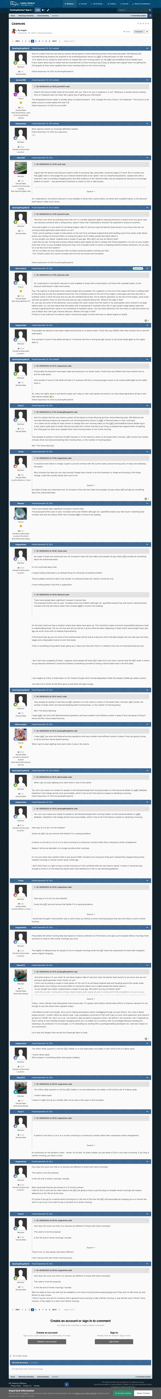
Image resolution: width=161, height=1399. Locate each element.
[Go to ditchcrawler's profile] (21, 735)
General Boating (45, 33)
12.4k (21, 429)
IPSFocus (22, 1383)
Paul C (21, 406)
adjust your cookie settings (86, 1393)
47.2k (21, 752)
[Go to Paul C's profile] (21, 416)
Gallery (113, 4)
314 (21, 108)
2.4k (22, 181)
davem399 (21, 80)
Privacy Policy (16, 1386)
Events (84, 4)
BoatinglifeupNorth (20, 48)
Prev (18, 41)
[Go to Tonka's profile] (21, 462)
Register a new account (47, 1342)
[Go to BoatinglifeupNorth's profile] (21, 59)
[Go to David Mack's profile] (21, 279)
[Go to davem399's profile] (21, 90)
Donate (125, 4)
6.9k (22, 475)
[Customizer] (43, 10)
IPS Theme (13, 1383)
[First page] (12, 41)
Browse (70, 4)
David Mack (21, 268)
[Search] (150, 10)
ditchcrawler (21, 724)
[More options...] (147, 48)
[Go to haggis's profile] (14, 31)
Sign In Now (114, 1342)
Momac (21, 503)
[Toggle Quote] (35, 86)
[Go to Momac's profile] (21, 514)
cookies (25, 1393)
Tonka (21, 452)
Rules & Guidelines (142, 4)
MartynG (61, 595)
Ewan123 (61, 214)
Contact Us (27, 1386)
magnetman (20, 123)
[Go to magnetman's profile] (21, 134)
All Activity (97, 4)
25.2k (21, 147)
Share (127, 32)
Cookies (37, 1386)
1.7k (21, 72)
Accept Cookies (124, 1393)
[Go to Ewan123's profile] (21, 975)
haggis (23, 30)
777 (21, 989)
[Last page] (59, 41)
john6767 (61, 86)
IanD (59, 164)
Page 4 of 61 (69, 41)
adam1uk (21, 158)
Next (54, 41)
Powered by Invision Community (123, 1387)
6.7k (22, 531)
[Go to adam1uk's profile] (21, 168)
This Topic (140, 10)
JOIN (38, 10)
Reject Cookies (143, 1393)
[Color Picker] (48, 10)
